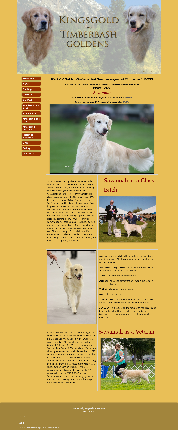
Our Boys (27, 89)
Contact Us (28, 153)
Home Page (28, 78)
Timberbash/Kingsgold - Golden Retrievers (42, 427)
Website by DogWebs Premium (89, 408)
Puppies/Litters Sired (31, 106)
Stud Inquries (30, 113)
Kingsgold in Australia (29, 128)
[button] (100, 222)
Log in (21, 422)
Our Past (27, 99)
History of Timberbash (29, 136)
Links (25, 142)
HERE (126, 102)
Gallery (26, 148)
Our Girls (27, 94)
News (26, 83)
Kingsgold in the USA (31, 120)
